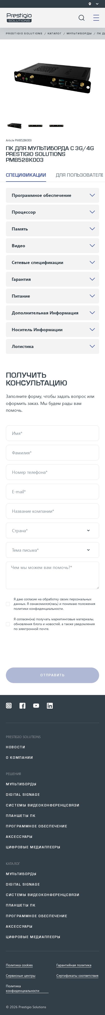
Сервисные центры (20, 975)
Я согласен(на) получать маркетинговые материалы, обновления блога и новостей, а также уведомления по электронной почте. (54, 624)
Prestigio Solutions (24, 33)
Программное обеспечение (36, 826)
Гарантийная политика (73, 965)
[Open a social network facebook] (22, 706)
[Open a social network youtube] (36, 706)
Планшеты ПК (20, 816)
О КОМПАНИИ (19, 757)
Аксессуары (19, 837)
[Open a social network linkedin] (50, 706)
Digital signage (23, 794)
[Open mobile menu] (96, 18)
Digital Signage (23, 884)
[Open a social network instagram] (9, 706)
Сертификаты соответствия (77, 975)
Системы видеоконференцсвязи (42, 805)
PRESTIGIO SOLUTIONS (23, 737)
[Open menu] (97, 4)
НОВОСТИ (15, 747)
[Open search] (81, 18)
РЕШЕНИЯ (13, 774)
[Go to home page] (19, 18)
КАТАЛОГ (13, 863)
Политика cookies (19, 965)
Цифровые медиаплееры (33, 847)
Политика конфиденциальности (22, 988)
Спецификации (26, 175)
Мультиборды (79, 33)
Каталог (55, 33)
